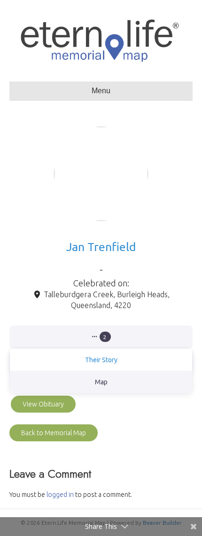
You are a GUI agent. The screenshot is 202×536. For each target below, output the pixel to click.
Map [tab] (101, 382)
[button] (101, 337)
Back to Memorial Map (53, 433)
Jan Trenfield (101, 246)
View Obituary (43, 404)
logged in (60, 494)
